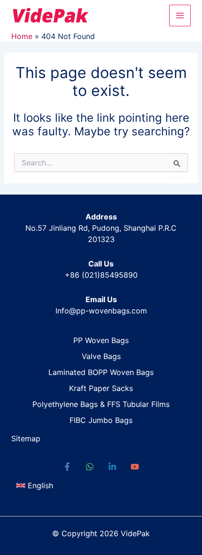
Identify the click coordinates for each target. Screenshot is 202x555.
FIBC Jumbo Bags (101, 420)
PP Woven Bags (101, 340)
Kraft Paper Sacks (101, 388)
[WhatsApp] (89, 466)
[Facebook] (67, 466)
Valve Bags (101, 356)
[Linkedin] (112, 466)
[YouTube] (135, 466)
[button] (34, 485)
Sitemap (25, 438)
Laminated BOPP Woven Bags (101, 372)
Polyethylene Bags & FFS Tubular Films (101, 404)
